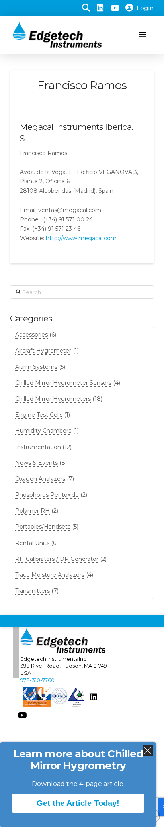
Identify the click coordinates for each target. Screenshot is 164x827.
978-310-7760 (37, 680)
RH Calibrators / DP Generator (56, 558)
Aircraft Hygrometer (43, 350)
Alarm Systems (36, 366)
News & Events (36, 462)
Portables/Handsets (42, 526)
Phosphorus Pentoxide (47, 494)
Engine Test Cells (38, 414)
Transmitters (32, 590)
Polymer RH (32, 510)
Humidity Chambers (43, 430)
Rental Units (32, 543)
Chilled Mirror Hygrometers (53, 398)
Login (145, 8)
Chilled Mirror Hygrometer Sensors (63, 382)
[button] (86, 8)
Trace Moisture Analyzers (49, 574)
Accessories (31, 334)
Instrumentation (38, 447)
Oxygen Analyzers (40, 478)
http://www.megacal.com (81, 238)
